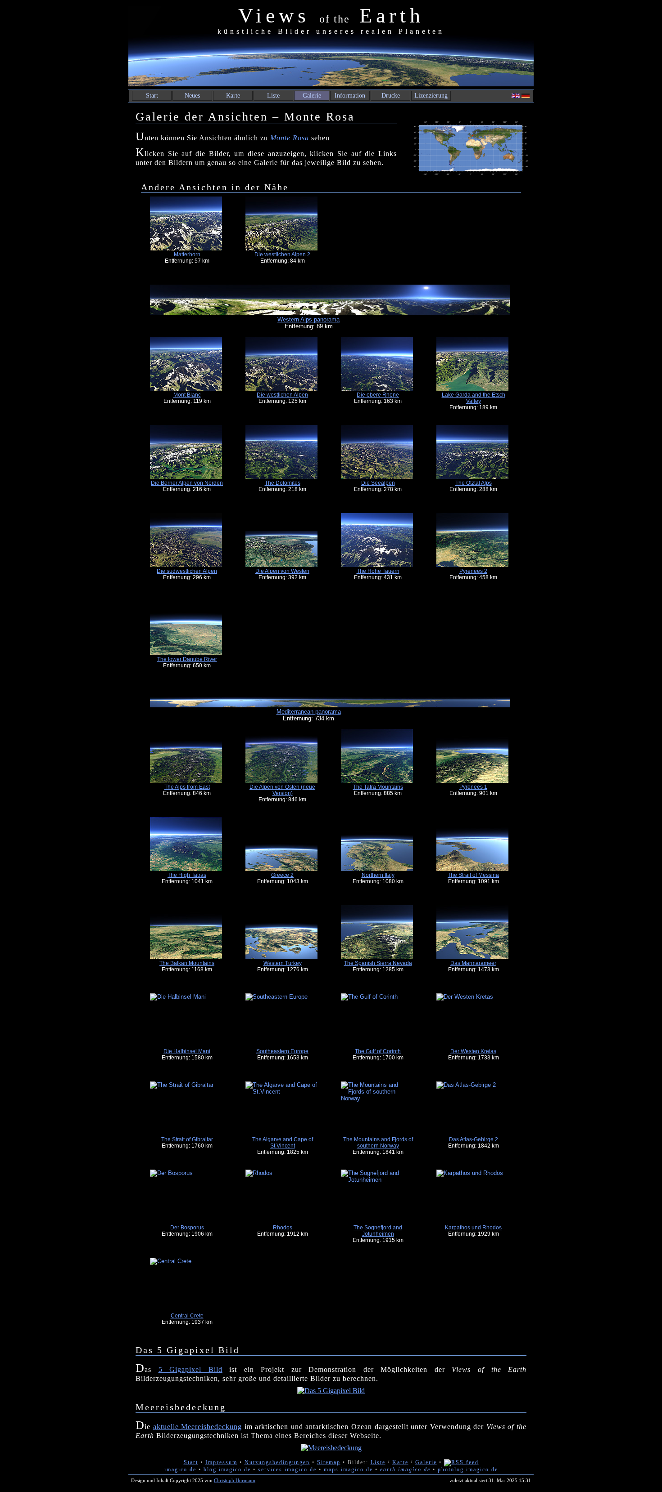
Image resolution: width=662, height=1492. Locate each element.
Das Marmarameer (473, 963)
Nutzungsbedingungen (277, 1462)
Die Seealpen (378, 483)
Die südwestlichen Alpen (187, 571)
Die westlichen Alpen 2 (282, 254)
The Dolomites (282, 483)
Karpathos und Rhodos (473, 1227)
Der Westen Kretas (473, 1051)
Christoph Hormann (234, 1480)
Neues (192, 95)
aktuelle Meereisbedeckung (197, 1426)
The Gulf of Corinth (378, 1051)
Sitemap (328, 1462)
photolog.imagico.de (468, 1469)
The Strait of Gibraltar (187, 1139)
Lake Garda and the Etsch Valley (473, 398)
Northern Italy (378, 875)
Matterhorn (187, 254)
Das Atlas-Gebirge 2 (473, 1139)
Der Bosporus (187, 1227)
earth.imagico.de (405, 1469)
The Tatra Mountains (378, 787)
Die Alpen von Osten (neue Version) (282, 790)
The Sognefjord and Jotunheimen (378, 1230)
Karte (233, 95)
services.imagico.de (287, 1469)
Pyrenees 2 (473, 571)
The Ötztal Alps (473, 483)
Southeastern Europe (282, 1051)
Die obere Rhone (378, 395)
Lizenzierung (431, 95)
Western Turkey (282, 963)
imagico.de (180, 1469)
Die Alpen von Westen (282, 571)
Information (350, 95)
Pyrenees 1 (473, 787)
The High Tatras (187, 875)
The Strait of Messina (473, 875)
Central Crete (187, 1316)
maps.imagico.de (348, 1469)
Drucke (390, 95)
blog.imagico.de (227, 1469)
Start (152, 95)
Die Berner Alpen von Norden (187, 483)
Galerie (312, 95)
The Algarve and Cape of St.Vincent (282, 1142)
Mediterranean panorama (309, 711)
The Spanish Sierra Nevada (378, 963)
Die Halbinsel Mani (186, 1051)
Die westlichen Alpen (282, 395)
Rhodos (282, 1227)
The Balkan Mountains (186, 963)
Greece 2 (282, 875)
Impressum (221, 1462)
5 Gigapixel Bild (190, 1369)
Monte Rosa (289, 138)
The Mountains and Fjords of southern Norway (378, 1142)
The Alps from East (187, 787)
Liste (273, 95)
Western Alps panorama (308, 319)
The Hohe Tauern (378, 571)
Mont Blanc (187, 395)
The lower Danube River (187, 659)
